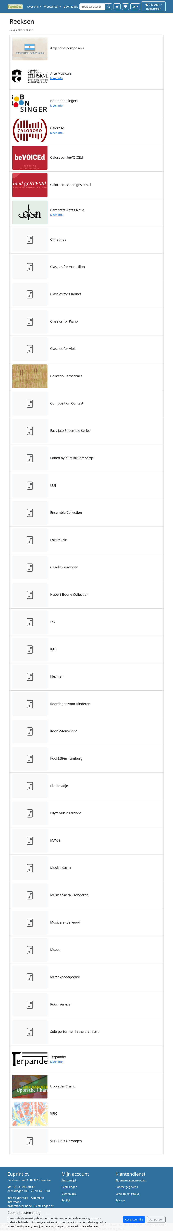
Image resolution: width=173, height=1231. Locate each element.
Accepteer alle (134, 1219)
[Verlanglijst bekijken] (125, 6)
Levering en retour (127, 1194)
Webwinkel (51, 6)
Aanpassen (156, 1219)
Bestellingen (69, 1187)
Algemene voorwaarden (131, 1180)
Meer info (56, 78)
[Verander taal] (135, 6)
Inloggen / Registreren (154, 7)
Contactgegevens (127, 1187)
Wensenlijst (68, 1180)
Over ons (33, 6)
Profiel (65, 1200)
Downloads (71, 6)
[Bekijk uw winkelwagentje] (117, 6)
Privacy (120, 1200)
